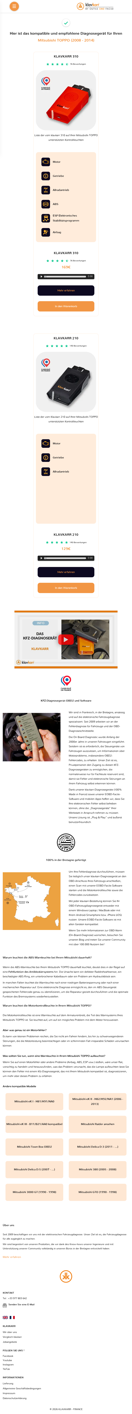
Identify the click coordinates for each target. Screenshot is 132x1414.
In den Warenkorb (66, 588)
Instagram (8, 1365)
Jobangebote (10, 1342)
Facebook (8, 1356)
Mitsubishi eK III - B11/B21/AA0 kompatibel (34, 1124)
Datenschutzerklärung (14, 1398)
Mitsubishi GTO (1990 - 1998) (98, 1192)
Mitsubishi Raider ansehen (97, 1124)
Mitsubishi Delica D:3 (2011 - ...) (97, 1146)
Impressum (9, 1393)
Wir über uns (10, 1332)
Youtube (7, 1360)
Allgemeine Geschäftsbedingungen (22, 1388)
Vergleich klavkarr (12, 1337)
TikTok (6, 1369)
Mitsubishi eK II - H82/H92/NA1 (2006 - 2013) (97, 1101)
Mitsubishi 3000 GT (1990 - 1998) (34, 1192)
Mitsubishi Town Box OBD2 (34, 1146)
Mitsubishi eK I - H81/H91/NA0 (34, 1101)
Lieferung (8, 1383)
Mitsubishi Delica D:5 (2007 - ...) (34, 1169)
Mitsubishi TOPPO (13, 1020)
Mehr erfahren (66, 572)
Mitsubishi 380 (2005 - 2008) (97, 1169)
